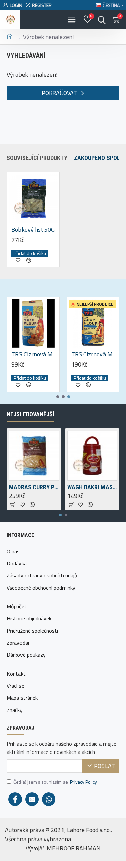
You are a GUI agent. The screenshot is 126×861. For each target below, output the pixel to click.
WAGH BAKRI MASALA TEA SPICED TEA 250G (92, 487)
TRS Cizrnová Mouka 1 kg (34, 354)
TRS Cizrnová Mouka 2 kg (94, 354)
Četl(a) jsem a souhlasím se (55, 781)
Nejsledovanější (30, 414)
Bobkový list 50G (33, 229)
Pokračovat (59, 92)
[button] (57, 396)
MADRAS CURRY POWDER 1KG (34, 487)
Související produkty (37, 157)
